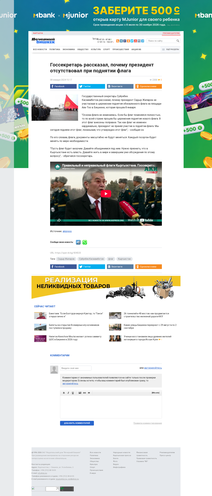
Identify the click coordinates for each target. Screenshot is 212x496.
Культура (96, 49)
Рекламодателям (171, 33)
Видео (116, 464)
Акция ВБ (136, 49)
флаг (110, 259)
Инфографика (119, 467)
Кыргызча (38, 33)
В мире (93, 473)
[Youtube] (135, 41)
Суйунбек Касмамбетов (91, 259)
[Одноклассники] (128, 41)
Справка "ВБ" (142, 461)
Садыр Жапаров (66, 259)
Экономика (69, 49)
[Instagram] (139, 41)
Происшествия (121, 49)
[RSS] (117, 41)
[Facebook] (124, 41)
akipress (67, 231)
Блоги (115, 458)
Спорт (106, 49)
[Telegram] (142, 41)
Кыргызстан (124, 259)
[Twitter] (132, 41)
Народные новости (121, 453)
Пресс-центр (165, 455)
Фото (115, 461)
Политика (54, 49)
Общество (82, 49)
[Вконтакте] (121, 41)
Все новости (40, 49)
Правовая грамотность (146, 458)
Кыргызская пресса (122, 455)
